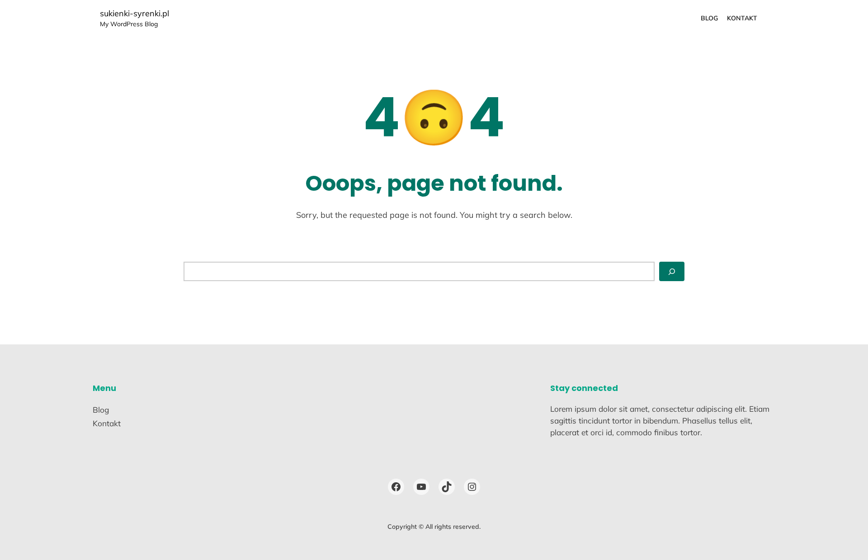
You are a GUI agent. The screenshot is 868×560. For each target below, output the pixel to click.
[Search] (671, 271)
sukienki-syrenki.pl (134, 13)
